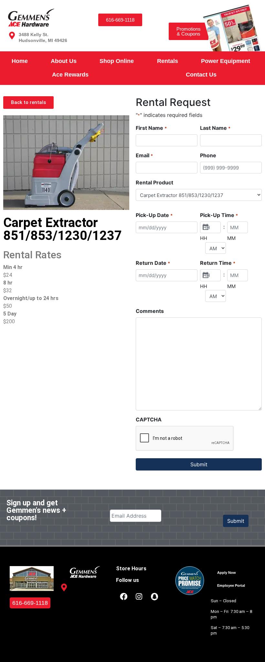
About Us (64, 61)
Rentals (167, 61)
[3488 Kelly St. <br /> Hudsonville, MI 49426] (12, 35)
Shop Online (117, 61)
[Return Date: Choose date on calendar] (205, 275)
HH (203, 238)
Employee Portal (231, 585)
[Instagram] (139, 596)
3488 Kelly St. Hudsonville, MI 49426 (88, 592)
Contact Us (201, 74)
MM (231, 238)
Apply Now (226, 572)
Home (20, 61)
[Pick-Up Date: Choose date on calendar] (205, 227)
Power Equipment (225, 61)
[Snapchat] (154, 596)
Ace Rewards (70, 74)
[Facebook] (123, 596)
